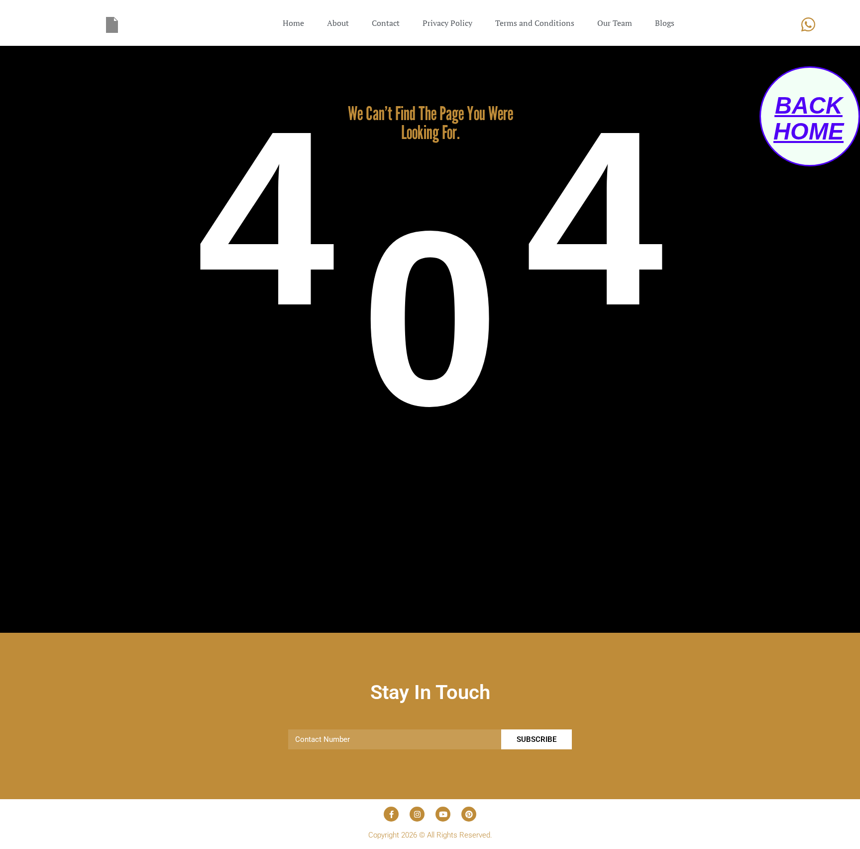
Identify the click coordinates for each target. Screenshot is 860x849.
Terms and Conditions (534, 22)
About (338, 22)
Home (293, 22)
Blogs (664, 22)
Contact (386, 22)
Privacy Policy (447, 22)
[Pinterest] (468, 814)
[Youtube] (442, 814)
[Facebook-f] (391, 814)
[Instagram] (417, 814)
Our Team (614, 22)
